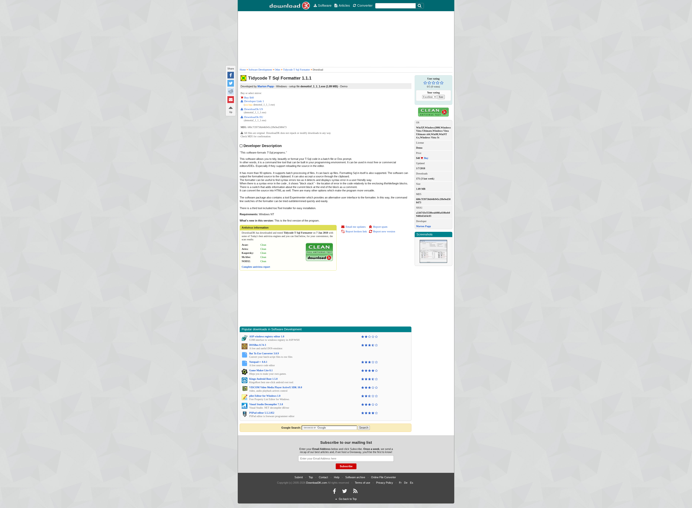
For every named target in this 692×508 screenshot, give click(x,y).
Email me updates (356, 226)
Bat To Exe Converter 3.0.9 (264, 353)
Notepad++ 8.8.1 (258, 362)
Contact (323, 477)
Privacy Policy (384, 482)
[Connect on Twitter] (344, 492)
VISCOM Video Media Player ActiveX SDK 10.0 (275, 387)
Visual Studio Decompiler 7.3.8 (266, 404)
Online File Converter (383, 477)
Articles (344, 5)
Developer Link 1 (254, 101)
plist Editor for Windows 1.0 (264, 396)
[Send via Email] (230, 99)
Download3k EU (253, 117)
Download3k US (253, 109)
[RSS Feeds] (355, 492)
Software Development (260, 69)
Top (311, 477)
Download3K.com (316, 482)
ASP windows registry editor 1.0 (266, 336)
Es (411, 482)
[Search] (420, 5)
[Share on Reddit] (230, 91)
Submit (298, 477)
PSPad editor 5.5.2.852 (261, 412)
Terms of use (362, 482)
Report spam (380, 226)
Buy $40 (249, 97)
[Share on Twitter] (230, 83)
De (405, 482)
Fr (400, 482)
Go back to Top (348, 498)
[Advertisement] (346, 39)
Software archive (355, 477)
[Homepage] (290, 5)
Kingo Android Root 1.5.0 (263, 379)
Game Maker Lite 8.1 (261, 370)
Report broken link (356, 231)
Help (336, 477)
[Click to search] (420, 6)
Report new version (384, 231)
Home (243, 69)
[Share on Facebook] (230, 75)
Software (325, 5)
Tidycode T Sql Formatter (296, 69)
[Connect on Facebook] (334, 492)
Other (277, 69)
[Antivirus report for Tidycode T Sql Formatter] (319, 260)
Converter (364, 5)
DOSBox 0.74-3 (257, 345)
